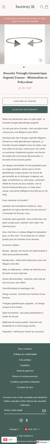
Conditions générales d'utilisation (25, 382)
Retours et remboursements (25, 376)
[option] (25, 20)
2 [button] (26, 67)
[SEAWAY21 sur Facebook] (26, 420)
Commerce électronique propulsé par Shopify (25, 441)
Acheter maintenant (25, 110)
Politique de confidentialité (25, 354)
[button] (43, 442)
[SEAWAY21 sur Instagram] (21, 420)
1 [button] (24, 67)
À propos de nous (25, 387)
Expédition (25, 365)
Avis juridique (25, 360)
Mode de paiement (25, 371)
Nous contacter (25, 349)
